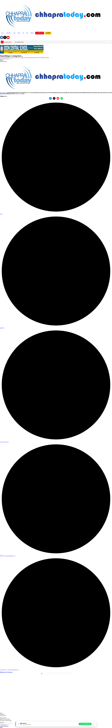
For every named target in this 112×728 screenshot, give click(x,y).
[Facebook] (1, 37)
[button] (1, 49)
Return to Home (3, 61)
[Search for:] (6, 58)
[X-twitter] (4, 37)
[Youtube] (8, 37)
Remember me (4, 725)
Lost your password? (4, 726)
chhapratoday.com (3, 92)
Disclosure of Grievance (6, 672)
